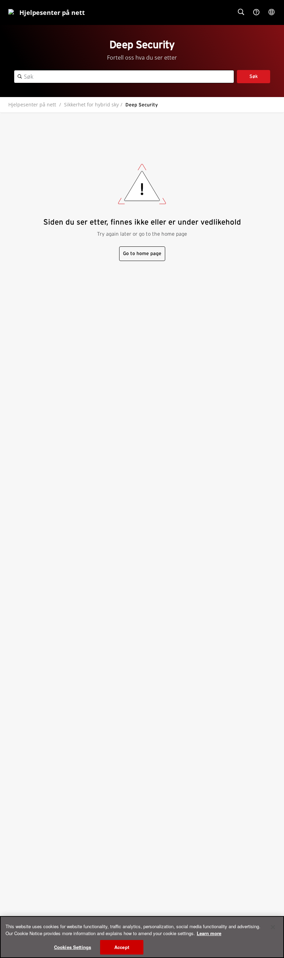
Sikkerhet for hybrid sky (91, 104)
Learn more (209, 933)
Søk (253, 76)
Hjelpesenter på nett (32, 104)
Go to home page (142, 253)
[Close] (273, 927)
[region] (142, 937)
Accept (121, 947)
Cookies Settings (72, 947)
